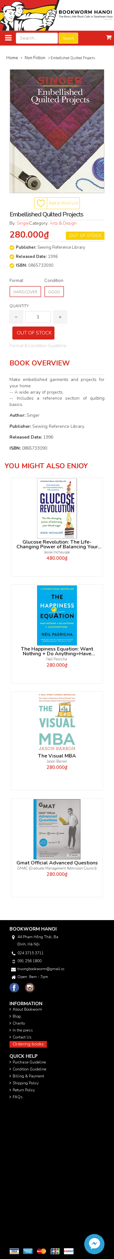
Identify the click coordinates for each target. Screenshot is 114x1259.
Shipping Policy (26, 1083)
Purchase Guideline (29, 1062)
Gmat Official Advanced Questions (57, 863)
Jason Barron (57, 761)
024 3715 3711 (30, 953)
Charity (19, 1023)
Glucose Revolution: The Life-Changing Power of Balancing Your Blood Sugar (57, 544)
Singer (23, 223)
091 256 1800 (29, 960)
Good (54, 292)
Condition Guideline (29, 1069)
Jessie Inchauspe (57, 552)
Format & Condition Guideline (38, 346)
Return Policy (24, 1090)
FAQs (18, 1097)
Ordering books (28, 1044)
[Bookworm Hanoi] (57, 15)
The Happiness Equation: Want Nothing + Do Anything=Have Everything (57, 651)
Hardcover (25, 292)
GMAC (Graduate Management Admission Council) (57, 868)
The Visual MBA (57, 756)
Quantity (19, 306)
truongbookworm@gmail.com (40, 968)
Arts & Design (63, 223)
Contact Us (22, 1037)
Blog (17, 1016)
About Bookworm (27, 1009)
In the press (23, 1030)
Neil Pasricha (57, 659)
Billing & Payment (28, 1076)
